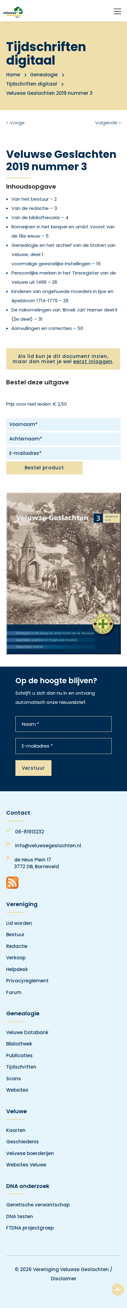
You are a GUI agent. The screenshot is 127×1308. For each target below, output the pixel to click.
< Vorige (15, 122)
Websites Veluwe (26, 1165)
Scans (13, 1078)
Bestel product (44, 467)
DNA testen (19, 1216)
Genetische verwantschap (38, 1205)
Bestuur (15, 934)
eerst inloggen (93, 361)
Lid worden (19, 923)
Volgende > (108, 122)
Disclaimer (63, 1278)
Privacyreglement (27, 980)
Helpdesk (17, 969)
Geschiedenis (22, 1141)
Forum (14, 992)
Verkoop (16, 957)
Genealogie (44, 74)
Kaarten (16, 1130)
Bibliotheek (19, 1044)
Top (118, 1289)
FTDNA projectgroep (30, 1228)
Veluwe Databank (27, 1032)
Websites (17, 1090)
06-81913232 (29, 832)
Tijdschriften (21, 1067)
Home (13, 74)
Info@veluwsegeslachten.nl (48, 845)
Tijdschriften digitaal (31, 84)
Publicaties (19, 1055)
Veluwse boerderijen (30, 1153)
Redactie (16, 946)
